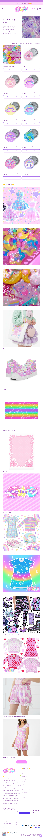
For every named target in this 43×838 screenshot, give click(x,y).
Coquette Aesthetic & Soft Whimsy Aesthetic (13, 716)
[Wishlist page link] (32, 9)
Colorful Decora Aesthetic (9, 594)
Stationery (5, 471)
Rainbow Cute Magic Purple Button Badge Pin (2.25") (12, 146)
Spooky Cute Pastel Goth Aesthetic (11, 635)
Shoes (4, 389)
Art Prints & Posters (7, 512)
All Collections (24, 776)
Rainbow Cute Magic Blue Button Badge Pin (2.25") (30, 119)
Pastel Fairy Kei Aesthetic (9, 553)
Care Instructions (25, 792)
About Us (23, 784)
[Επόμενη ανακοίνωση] (41, 3)
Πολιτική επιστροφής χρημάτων (34, 834)
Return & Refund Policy (26, 789)
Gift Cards (23, 781)
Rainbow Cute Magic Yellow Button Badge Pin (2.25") (12, 119)
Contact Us (24, 794)
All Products (24, 773)
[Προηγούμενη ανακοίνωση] (2, 3)
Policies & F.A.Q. (25, 786)
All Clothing (5, 226)
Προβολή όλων (21, 761)
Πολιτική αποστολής (26, 835)
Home (23, 771)
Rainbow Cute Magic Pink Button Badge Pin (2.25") (30, 92)
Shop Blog (24, 779)
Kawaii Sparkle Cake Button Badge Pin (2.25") (29, 65)
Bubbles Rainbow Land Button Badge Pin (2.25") (11, 173)
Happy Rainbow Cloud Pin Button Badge (29, 173)
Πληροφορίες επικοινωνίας (35, 835)
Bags (4, 348)
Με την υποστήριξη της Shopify (23, 834)
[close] (19, 832)
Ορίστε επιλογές (31, 177)
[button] (2, 9)
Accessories (5, 307)
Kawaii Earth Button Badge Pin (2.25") (28, 146)
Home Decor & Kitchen (8, 430)
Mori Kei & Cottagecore (8, 757)
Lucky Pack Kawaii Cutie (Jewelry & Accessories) (11, 65)
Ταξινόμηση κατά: (13, 43)
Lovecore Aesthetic (7, 675)
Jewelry (5, 267)
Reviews (23, 797)
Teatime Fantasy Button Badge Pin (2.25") (10, 92)
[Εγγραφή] (16, 812)
